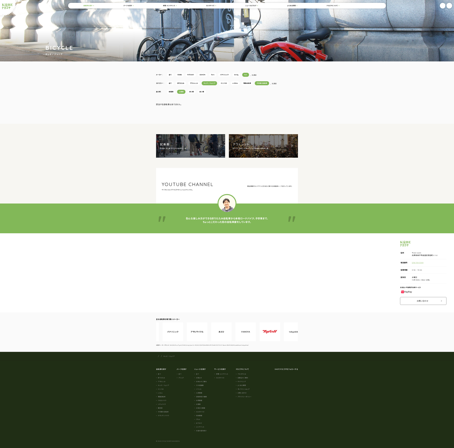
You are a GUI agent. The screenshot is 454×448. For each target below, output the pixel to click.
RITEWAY (190, 75)
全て (170, 75)
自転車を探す (87, 5)
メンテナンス (200, 427)
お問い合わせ (422, 301)
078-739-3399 (417, 263)
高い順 (201, 92)
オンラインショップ (244, 389)
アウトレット (194, 83)
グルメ (198, 419)
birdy (236, 75)
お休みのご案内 (201, 381)
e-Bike (235, 83)
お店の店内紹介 (201, 431)
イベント (199, 389)
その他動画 (200, 385)
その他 (179, 75)
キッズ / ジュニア (209, 83)
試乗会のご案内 (243, 378)
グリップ (181, 378)
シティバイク (162, 404)
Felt (245, 75)
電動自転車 (247, 83)
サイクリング (242, 381)
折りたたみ (180, 83)
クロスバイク (162, 400)
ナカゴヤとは (242, 374)
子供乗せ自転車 (262, 83)
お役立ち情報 (200, 408)
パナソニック (224, 75)
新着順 (171, 92)
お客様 (198, 404)
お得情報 (199, 400)
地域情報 (199, 415)
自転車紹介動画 (201, 397)
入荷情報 (199, 393)
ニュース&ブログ (250, 5)
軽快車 (160, 408)
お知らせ (199, 378)
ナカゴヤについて (332, 5)
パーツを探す (127, 5)
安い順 (191, 92)
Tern (212, 75)
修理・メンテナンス (169, 5)
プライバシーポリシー (245, 397)
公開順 (181, 92)
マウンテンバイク (163, 415)
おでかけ (199, 423)
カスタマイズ (210, 5)
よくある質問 (291, 5)
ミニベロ (224, 83)
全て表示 (254, 75)
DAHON (202, 75)
